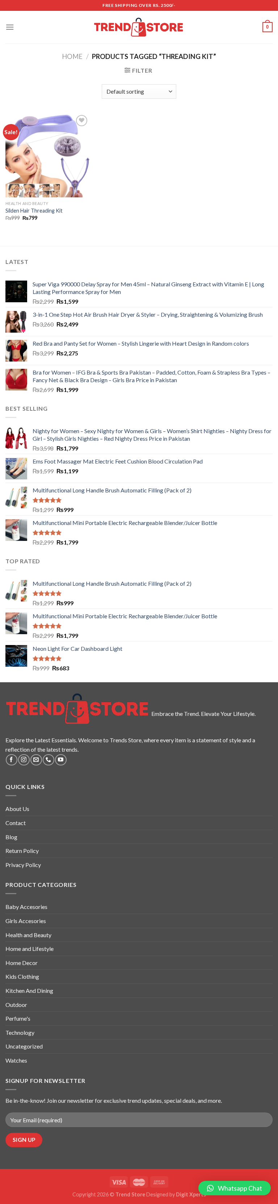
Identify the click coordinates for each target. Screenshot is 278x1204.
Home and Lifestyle (29, 948)
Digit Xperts (191, 1194)
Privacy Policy (23, 864)
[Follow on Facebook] (11, 759)
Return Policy (22, 850)
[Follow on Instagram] (23, 759)
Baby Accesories (26, 906)
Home (72, 56)
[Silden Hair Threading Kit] (47, 155)
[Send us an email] (36, 759)
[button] (234, 1188)
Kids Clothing (22, 976)
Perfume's (17, 1018)
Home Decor (21, 962)
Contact (15, 822)
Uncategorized (24, 1046)
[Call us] (48, 759)
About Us (17, 808)
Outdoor (16, 1004)
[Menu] (9, 27)
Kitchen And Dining (29, 990)
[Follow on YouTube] (60, 759)
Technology (19, 1032)
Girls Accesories (25, 920)
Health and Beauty (28, 934)
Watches (16, 1060)
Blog (11, 836)
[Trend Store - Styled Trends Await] (139, 27)
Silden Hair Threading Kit (34, 211)
